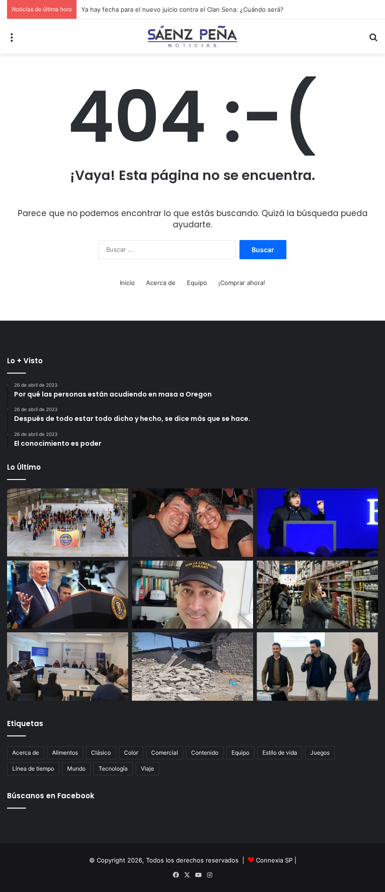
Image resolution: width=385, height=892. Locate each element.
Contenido (204, 752)
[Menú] (11, 40)
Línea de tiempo (33, 768)
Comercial (164, 752)
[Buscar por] (373, 40)
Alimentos (65, 752)
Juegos (320, 752)
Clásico (101, 752)
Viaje (147, 768)
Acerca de (161, 282)
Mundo (76, 768)
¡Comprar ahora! (241, 282)
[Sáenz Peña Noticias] (192, 36)
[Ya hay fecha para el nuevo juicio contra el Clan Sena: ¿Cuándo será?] (192, 522)
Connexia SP (274, 860)
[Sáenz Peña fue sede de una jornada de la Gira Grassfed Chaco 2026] (317, 666)
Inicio (127, 282)
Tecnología (113, 768)
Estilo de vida (279, 752)
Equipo (197, 282)
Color (131, 752)
